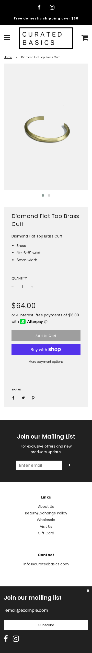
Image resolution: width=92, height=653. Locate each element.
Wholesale (46, 519)
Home (8, 57)
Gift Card (46, 533)
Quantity (19, 278)
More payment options (46, 361)
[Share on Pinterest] (33, 397)
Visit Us (46, 526)
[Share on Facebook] (15, 397)
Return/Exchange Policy (46, 513)
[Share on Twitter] (23, 397)
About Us (46, 506)
